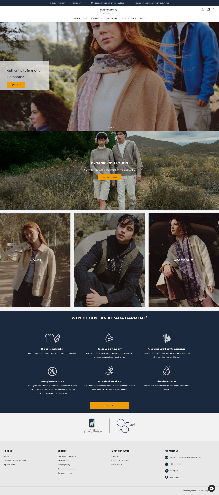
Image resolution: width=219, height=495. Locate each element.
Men (85, 18)
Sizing (6, 456)
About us (115, 456)
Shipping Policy (64, 465)
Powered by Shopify (189, 491)
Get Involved (116, 465)
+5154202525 (175, 464)
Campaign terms (65, 473)
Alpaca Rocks (9, 465)
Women (77, 18)
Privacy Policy (63, 460)
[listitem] (65, 3)
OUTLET (142, 18)
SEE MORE (109, 405)
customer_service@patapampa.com (185, 457)
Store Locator (175, 477)
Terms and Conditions (67, 456)
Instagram (174, 470)
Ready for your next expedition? (24, 85)
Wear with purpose (109, 177)
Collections (111, 18)
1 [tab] (108, 127)
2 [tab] (111, 127)
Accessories (96, 18)
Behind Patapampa (128, 18)
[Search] (214, 9)
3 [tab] (113, 127)
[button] (211, 488)
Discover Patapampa (120, 460)
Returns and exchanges (67, 469)
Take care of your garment (15, 460)
